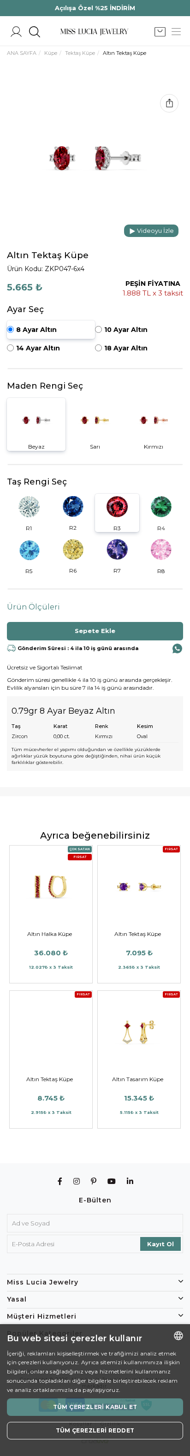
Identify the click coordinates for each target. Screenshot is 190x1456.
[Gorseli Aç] (95, 158)
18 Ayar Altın (126, 348)
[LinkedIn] (130, 1181)
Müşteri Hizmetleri (42, 1316)
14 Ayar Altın (38, 348)
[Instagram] (77, 1181)
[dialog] (95, 1390)
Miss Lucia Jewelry (42, 1282)
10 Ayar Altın (126, 330)
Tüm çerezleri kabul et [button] (95, 1406)
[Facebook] (60, 1181)
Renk (101, 726)
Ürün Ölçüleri (33, 607)
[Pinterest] (93, 1181)
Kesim (145, 726)
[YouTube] (112, 1181)
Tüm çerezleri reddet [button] (95, 1430)
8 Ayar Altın (36, 330)
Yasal (17, 1299)
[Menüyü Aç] (176, 32)
